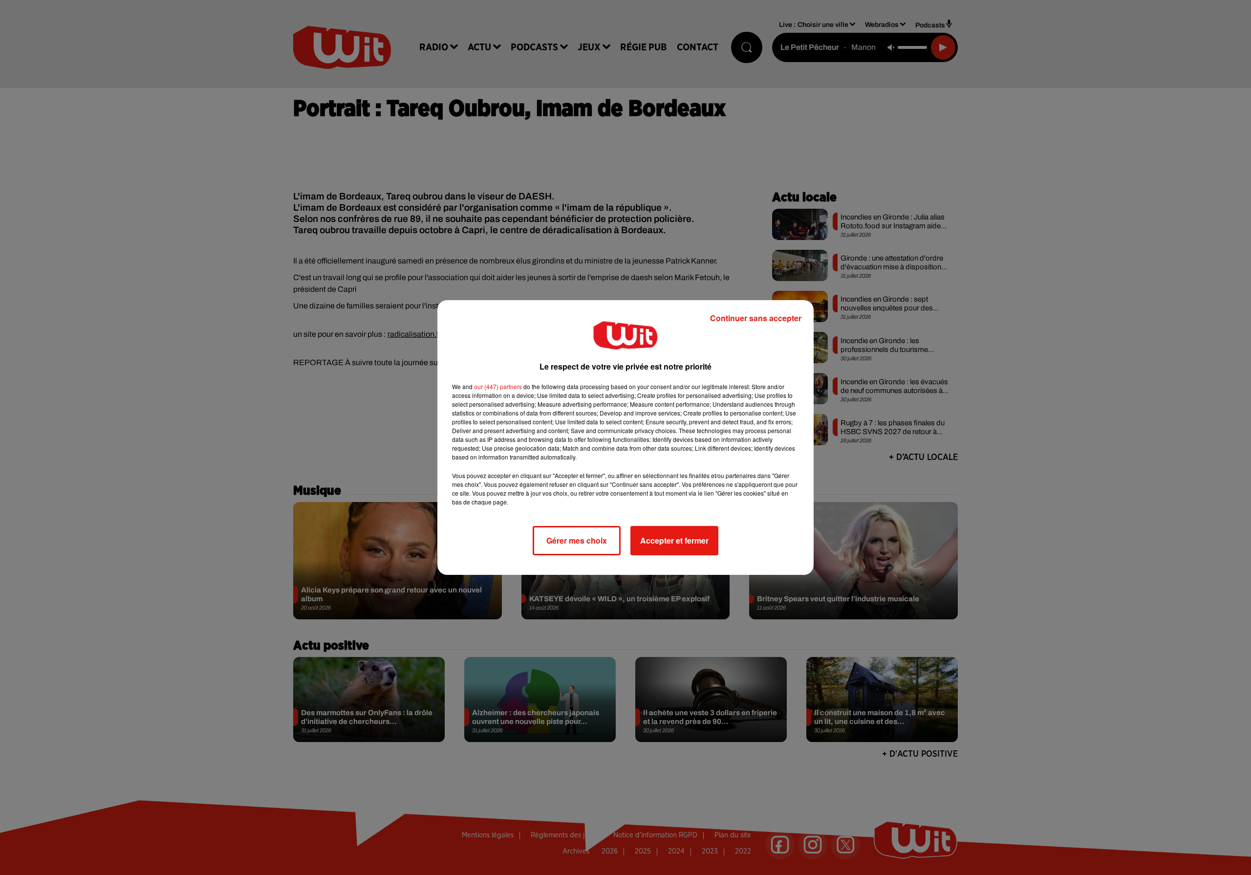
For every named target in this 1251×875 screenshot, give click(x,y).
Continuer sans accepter (755, 318)
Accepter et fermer (674, 540)
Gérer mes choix (576, 540)
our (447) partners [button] (498, 386)
